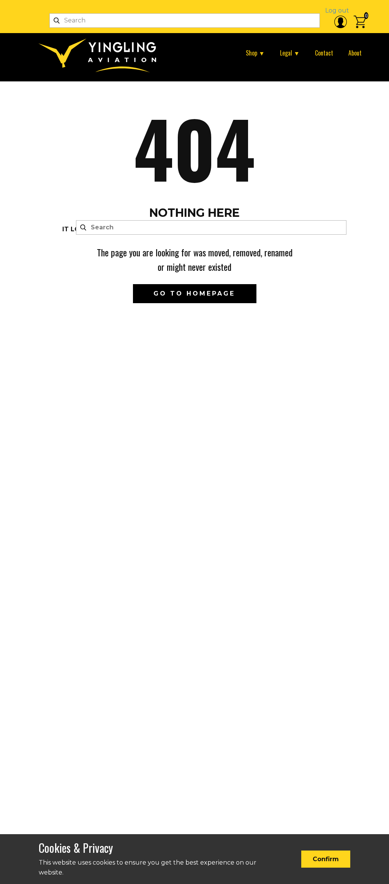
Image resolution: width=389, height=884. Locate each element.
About (355, 52)
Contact (324, 52)
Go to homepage (194, 293)
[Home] (100, 55)
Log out (337, 10)
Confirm (326, 859)
